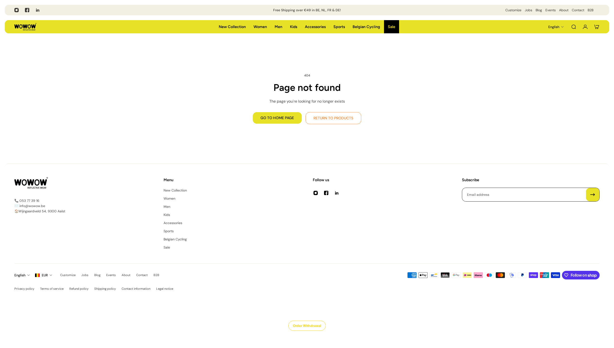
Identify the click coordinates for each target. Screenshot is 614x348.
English (19, 275)
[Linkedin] (37, 10)
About (563, 10)
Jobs (528, 10)
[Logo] (25, 26)
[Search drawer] (573, 27)
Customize (513, 10)
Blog (539, 10)
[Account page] (585, 27)
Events (550, 10)
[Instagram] (16, 10)
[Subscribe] (592, 194)
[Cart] (596, 27)
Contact (578, 10)
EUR (45, 275)
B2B (590, 10)
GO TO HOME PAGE (277, 118)
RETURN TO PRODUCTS (333, 118)
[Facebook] (27, 10)
